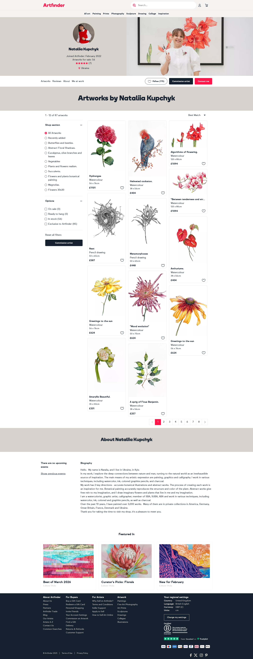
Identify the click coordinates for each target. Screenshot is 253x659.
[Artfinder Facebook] (191, 655)
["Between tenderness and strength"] (188, 191)
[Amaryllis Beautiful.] (106, 374)
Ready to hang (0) (58, 214)
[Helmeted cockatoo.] (147, 158)
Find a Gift (71, 622)
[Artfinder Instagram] (201, 655)
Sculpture (131, 13)
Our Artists (48, 618)
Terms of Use (67, 653)
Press (45, 604)
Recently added (56, 138)
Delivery (69, 625)
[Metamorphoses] (147, 233)
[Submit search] (134, 5)
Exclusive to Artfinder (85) (62, 223)
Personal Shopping (75, 608)
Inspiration (163, 13)
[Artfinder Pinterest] (206, 655)
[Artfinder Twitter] (196, 655)
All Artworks (54, 133)
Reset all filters (53, 234)
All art (87, 13)
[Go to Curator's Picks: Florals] (126, 566)
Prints (106, 13)
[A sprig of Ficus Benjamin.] (147, 380)
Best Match (194, 115)
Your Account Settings (76, 615)
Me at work (78, 81)
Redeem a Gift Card (75, 604)
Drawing (142, 13)
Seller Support (99, 608)
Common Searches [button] (52, 629)
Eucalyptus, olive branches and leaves (65, 155)
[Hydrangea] (106, 155)
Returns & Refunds (75, 629)
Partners (47, 608)
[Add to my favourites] (122, 188)
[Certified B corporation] (175, 628)
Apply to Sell (98, 611)
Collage (152, 13)
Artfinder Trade (50, 611)
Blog (45, 615)
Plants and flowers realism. (62, 166)
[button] (64, 125)
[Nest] (106, 228)
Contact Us (48, 625)
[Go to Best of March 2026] (68, 566)
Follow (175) (158, 81)
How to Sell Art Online (102, 615)
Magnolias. (53, 184)
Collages (121, 618)
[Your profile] (199, 5)
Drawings (121, 615)
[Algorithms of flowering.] (188, 143)
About (66, 81)
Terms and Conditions (102, 604)
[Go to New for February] (184, 566)
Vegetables (54, 161)
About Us (47, 601)
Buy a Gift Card (73, 601)
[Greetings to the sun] (106, 300)
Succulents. (54, 171)
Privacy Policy (82, 653)
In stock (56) (55, 219)
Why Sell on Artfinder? (102, 601)
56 (93, 59)
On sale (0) (54, 209)
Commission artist (181, 81)
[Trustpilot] (186, 638)
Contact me (203, 81)
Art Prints (121, 608)
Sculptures (122, 611)
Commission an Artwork (77, 618)
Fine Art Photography (127, 604)
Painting (97, 13)
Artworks (45, 81)
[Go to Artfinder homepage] (54, 5)
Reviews (56, 81)
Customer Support (75, 632)
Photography (117, 13)
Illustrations (122, 622)
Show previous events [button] (53, 473)
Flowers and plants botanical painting (63, 178)
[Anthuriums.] (188, 249)
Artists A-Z (48, 622)
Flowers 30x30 (56, 189)
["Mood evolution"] (147, 305)
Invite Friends (72, 611)
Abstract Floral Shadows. (61, 148)
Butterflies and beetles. (60, 143)
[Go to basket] (206, 5)
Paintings (121, 601)
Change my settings (176, 617)
